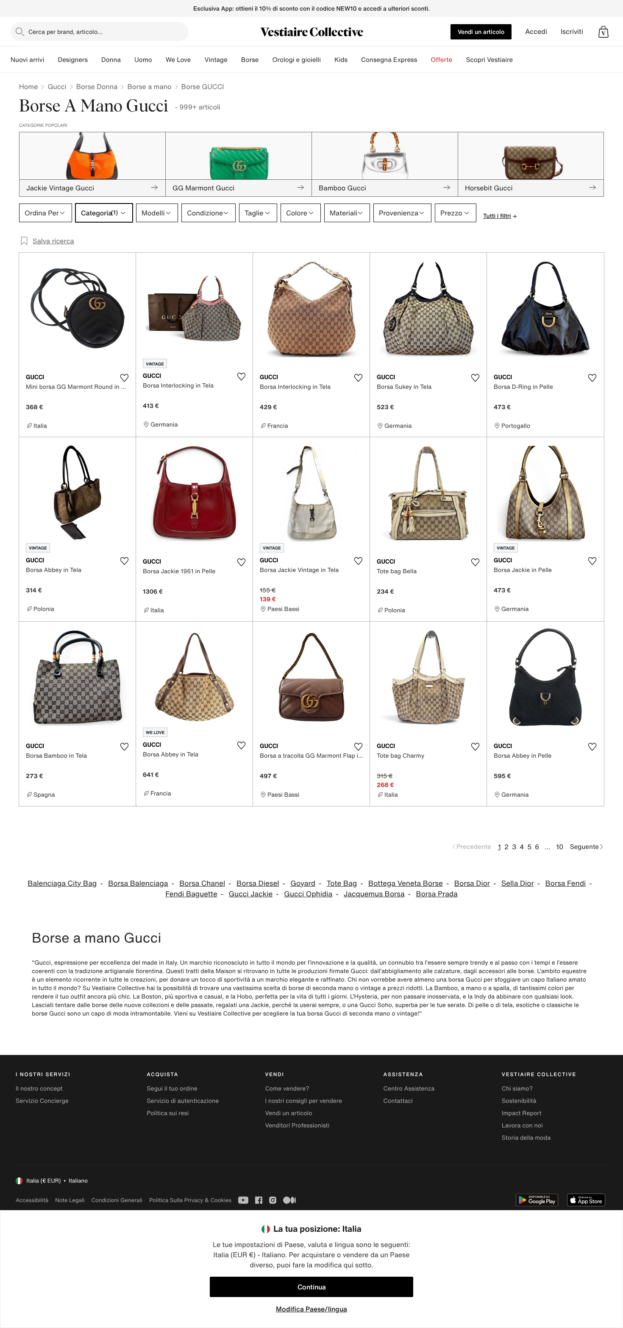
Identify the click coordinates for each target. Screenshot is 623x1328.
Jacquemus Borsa (374, 894)
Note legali (69, 1200)
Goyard (302, 883)
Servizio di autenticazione (183, 1100)
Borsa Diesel (257, 883)
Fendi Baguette (191, 894)
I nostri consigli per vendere (303, 1100)
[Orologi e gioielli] (327, 59)
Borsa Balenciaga (138, 883)
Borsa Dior (472, 883)
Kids (341, 59)
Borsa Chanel (202, 883)
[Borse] (265, 59)
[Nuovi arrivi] (50, 59)
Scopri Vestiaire (489, 59)
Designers (73, 59)
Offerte (441, 59)
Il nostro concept (39, 1088)
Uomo (143, 59)
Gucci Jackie (251, 894)
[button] (603, 32)
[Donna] (127, 59)
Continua (312, 1287)
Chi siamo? (517, 1088)
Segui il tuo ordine (172, 1088)
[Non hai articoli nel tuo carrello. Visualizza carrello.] (603, 32)
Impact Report (522, 1113)
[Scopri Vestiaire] (519, 59)
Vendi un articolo (481, 31)
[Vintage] (234, 59)
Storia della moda (526, 1137)
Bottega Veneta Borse (405, 883)
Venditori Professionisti (297, 1125)
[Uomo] (159, 59)
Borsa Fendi (565, 883)
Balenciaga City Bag (62, 883)
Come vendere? (287, 1088)
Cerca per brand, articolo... (65, 31)
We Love (178, 59)
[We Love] (197, 59)
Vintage (215, 59)
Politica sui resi (168, 1113)
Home (28, 86)
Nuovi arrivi (27, 59)
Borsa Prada (436, 894)
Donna (111, 59)
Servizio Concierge (42, 1100)
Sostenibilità (519, 1100)
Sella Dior (517, 883)
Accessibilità (32, 1200)
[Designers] (94, 59)
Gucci (56, 86)
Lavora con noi (522, 1125)
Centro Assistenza (409, 1088)
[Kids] (354, 59)
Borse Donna (97, 86)
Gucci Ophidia (308, 894)
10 (559, 847)
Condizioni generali (117, 1200)
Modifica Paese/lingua (311, 1309)
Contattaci (398, 1100)
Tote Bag (342, 883)
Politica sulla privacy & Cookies (190, 1200)
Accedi (536, 31)
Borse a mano (149, 86)
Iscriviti (572, 31)
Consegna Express (389, 59)
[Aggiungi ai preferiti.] (124, 378)
